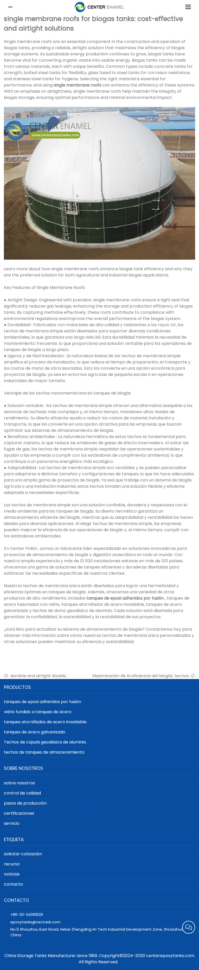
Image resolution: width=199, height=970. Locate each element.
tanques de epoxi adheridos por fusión (42, 702)
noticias (12, 874)
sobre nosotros (19, 783)
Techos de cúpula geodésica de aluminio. (45, 742)
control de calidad (22, 793)
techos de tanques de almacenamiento (44, 752)
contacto (13, 884)
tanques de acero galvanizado (34, 732)
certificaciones (19, 813)
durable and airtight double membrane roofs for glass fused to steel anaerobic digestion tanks (45, 676)
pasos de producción (25, 803)
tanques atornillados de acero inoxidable (45, 722)
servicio (11, 823)
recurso (12, 864)
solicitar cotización (23, 854)
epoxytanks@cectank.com (35, 922)
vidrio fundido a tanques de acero (38, 712)
